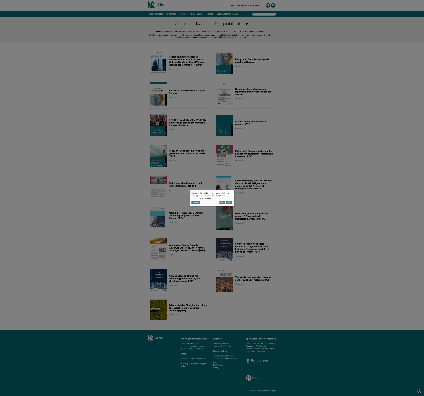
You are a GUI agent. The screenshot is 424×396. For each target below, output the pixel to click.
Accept (228, 203)
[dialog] (212, 198)
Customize (195, 203)
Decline (221, 203)
